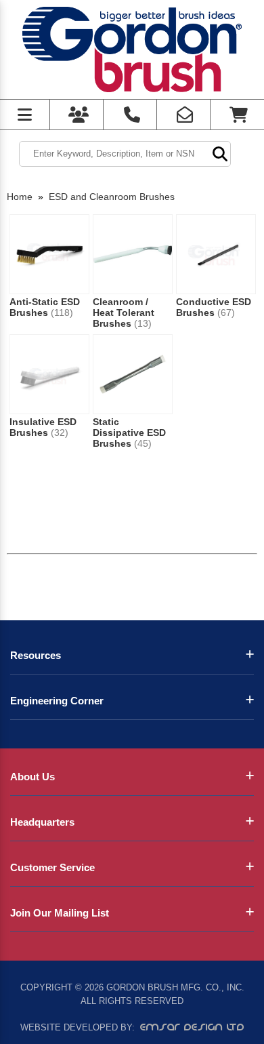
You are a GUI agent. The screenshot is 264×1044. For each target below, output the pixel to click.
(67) (226, 312)
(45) (143, 443)
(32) (59, 432)
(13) (143, 323)
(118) (62, 312)
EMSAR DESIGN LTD (192, 1027)
